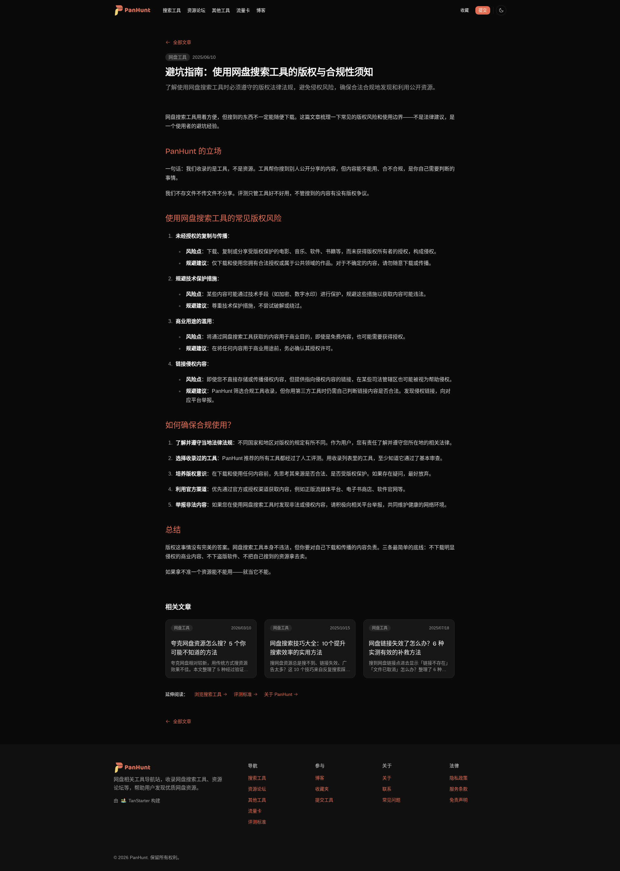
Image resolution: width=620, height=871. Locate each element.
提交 (483, 10)
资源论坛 (196, 10)
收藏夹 (322, 789)
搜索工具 (172, 10)
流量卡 (243, 10)
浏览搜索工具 (208, 694)
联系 (386, 789)
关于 (386, 778)
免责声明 (459, 800)
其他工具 (221, 10)
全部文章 (182, 42)
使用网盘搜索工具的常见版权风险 (223, 218)
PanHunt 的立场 (193, 151)
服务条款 (459, 789)
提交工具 (324, 800)
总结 (173, 529)
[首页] (132, 10)
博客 (260, 10)
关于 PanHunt (278, 694)
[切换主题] (501, 10)
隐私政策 (459, 778)
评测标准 (243, 694)
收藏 (464, 10)
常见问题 (391, 800)
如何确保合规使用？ (200, 425)
